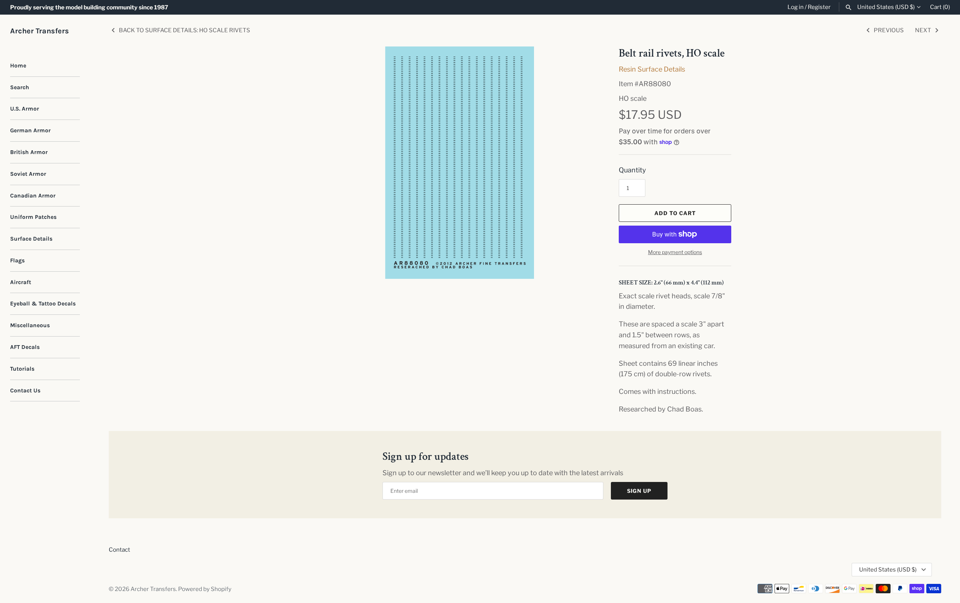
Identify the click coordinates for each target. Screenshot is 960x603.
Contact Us (25, 390)
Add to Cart (675, 213)
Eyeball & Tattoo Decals (43, 303)
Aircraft (20, 282)
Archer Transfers (153, 589)
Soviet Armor (28, 174)
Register (819, 6)
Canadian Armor (33, 195)
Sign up (639, 491)
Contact (119, 549)
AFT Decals (25, 347)
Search (19, 87)
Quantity (632, 170)
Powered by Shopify (204, 589)
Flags (17, 260)
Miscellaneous (30, 325)
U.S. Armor (24, 108)
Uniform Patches (33, 217)
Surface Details (31, 238)
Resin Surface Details (652, 69)
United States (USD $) (886, 7)
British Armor (29, 152)
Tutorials (22, 368)
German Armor (30, 130)
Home (18, 65)
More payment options (675, 252)
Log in (796, 6)
